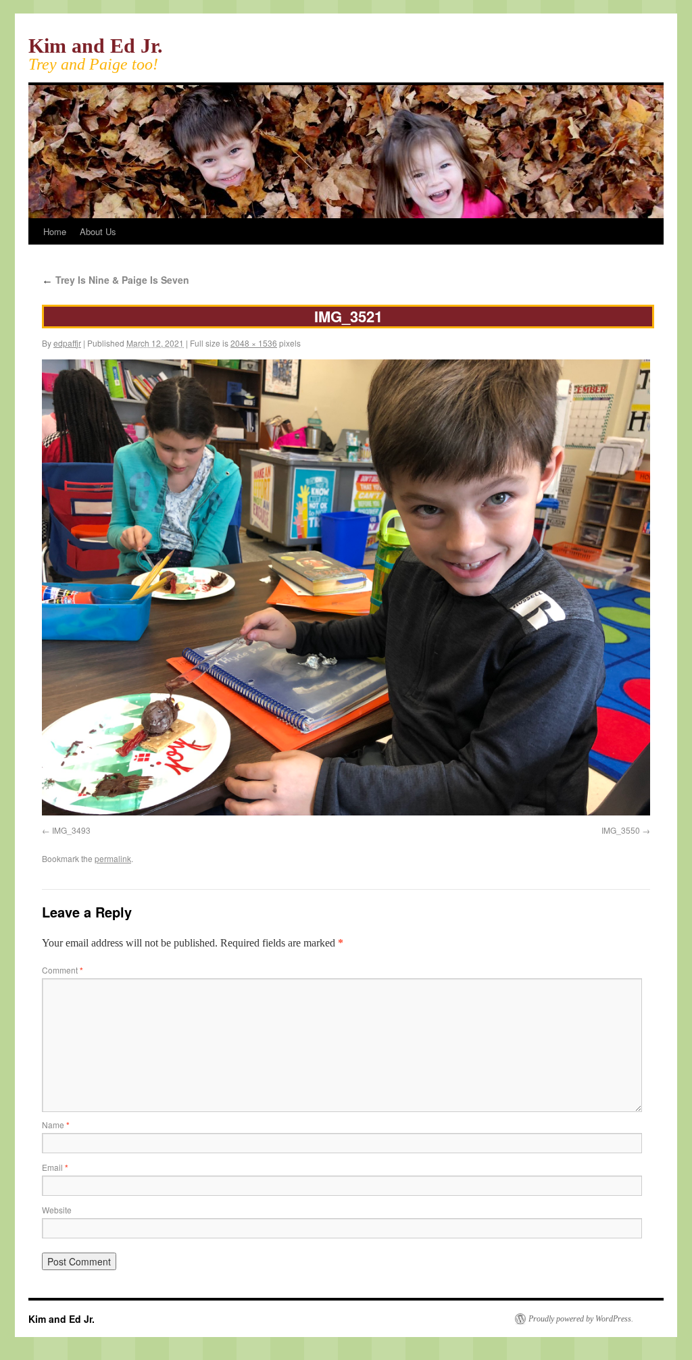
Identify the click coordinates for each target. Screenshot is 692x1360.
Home (54, 231)
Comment (62, 970)
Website (57, 1209)
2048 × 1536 (253, 343)
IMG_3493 (71, 830)
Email (55, 1167)
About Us (98, 231)
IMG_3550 (620, 830)
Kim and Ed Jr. (95, 45)
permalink (113, 858)
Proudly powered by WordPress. (580, 1319)
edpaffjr (67, 343)
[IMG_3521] (346, 811)
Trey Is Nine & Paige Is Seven (115, 279)
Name (56, 1124)
